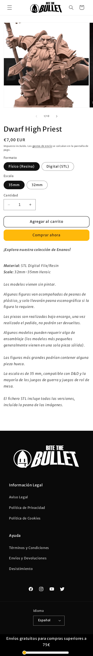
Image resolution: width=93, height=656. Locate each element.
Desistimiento (21, 569)
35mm (14, 185)
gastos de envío (42, 146)
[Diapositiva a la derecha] (57, 116)
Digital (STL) (57, 166)
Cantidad (11, 195)
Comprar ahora (47, 235)
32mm (37, 185)
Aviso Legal (18, 497)
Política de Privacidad (27, 508)
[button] (9, 7)
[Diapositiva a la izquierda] (36, 116)
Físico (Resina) (22, 166)
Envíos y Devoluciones (27, 558)
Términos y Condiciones (29, 548)
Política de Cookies (25, 518)
